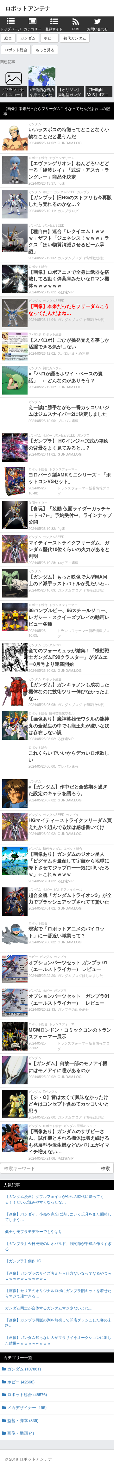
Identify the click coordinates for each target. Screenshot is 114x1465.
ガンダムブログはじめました (80, 975)
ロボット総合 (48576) (27, 1394)
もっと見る (44, 49)
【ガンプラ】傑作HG (23, 1260)
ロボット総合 (15, 49)
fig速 (61, 183)
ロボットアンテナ (28, 8)
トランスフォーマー (63, 469)
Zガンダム (50, 1091)
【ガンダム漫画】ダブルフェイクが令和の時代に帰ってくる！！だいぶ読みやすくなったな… (54, 1198)
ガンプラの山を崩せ (73, 1009)
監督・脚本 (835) (22, 1420)
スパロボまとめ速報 (73, 353)
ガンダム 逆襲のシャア (79, 1126)
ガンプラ (83, 192)
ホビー (49, 37)
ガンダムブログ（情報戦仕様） (82, 257)
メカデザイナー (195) (27, 1407)
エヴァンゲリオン (61, 158)
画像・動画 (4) (20, 1433)
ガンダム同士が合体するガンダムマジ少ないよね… (48, 1307)
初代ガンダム (74, 37)
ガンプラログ (68, 210)
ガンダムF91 (52, 645)
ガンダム (27, 37)
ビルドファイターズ (68, 889)
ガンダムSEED (64, 192)
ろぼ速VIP (65, 291)
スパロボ (34, 334)
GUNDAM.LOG (70, 142)
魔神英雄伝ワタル (61, 713)
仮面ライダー (38, 502)
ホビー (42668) (21, 1382)
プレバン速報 (68, 420)
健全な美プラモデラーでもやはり (33, 1231)
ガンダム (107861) (24, 1369)
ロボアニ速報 (68, 562)
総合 (8, 37)
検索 (105, 1168)
